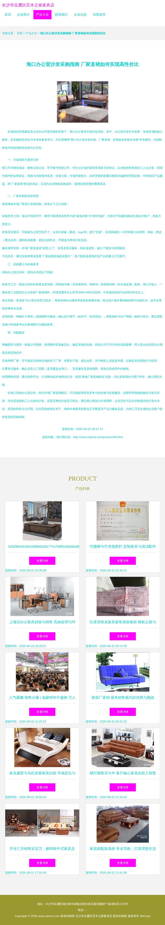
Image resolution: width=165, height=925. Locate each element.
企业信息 (80, 14)
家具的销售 (68, 916)
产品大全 (42, 14)
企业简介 (23, 14)
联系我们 (61, 14)
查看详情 (42, 560)
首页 (8, 14)
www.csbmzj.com (49, 916)
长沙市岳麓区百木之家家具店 (28, 5)
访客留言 (99, 14)
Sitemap (145, 916)
